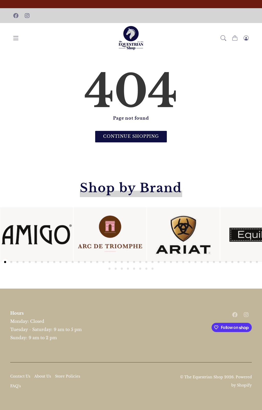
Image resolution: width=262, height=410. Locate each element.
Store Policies (67, 376)
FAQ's (15, 386)
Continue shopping (131, 136)
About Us (42, 376)
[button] (223, 38)
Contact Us (20, 376)
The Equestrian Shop (204, 377)
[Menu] (15, 38)
